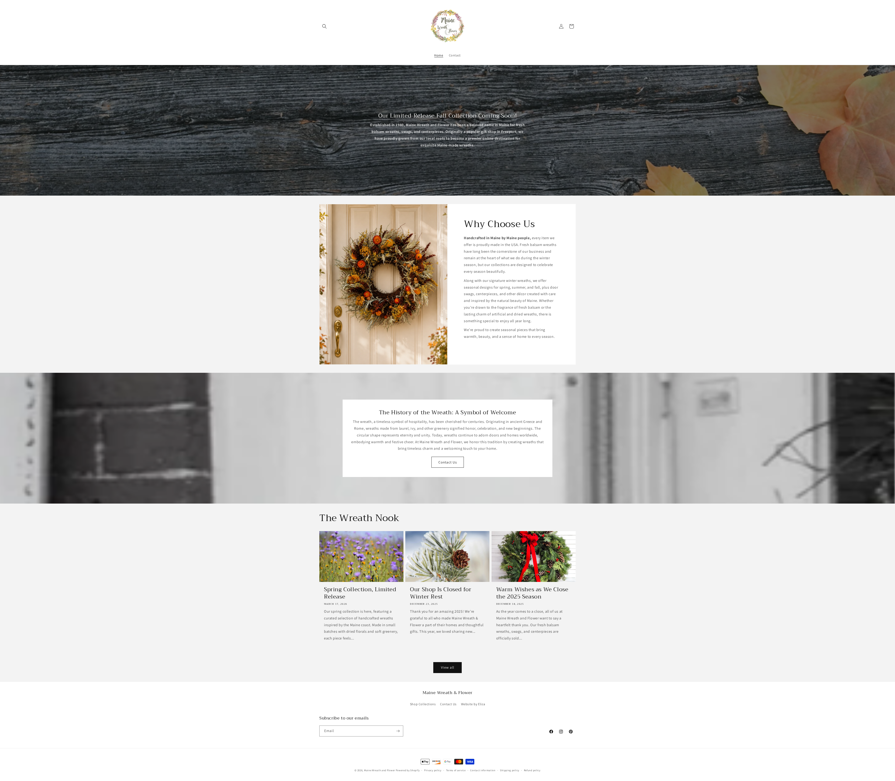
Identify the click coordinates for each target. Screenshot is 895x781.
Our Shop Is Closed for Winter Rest (440, 593)
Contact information (482, 770)
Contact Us (447, 462)
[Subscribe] (398, 731)
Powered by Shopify (408, 770)
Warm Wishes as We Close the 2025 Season (532, 593)
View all (447, 667)
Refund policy (532, 770)
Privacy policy (432, 770)
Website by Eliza (473, 704)
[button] (324, 26)
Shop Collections (423, 704)
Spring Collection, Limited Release (360, 593)
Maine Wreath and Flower (379, 770)
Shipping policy (509, 770)
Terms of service (456, 770)
